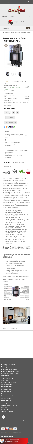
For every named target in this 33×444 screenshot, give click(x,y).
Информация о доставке (8, 382)
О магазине (4, 380)
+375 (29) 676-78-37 (9, 365)
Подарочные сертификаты (9, 405)
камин (12, 328)
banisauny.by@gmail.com (10, 369)
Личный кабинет (6, 389)
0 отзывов (15, 81)
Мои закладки (5, 393)
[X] (10, 127)
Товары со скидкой (7, 411)
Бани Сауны (9, 432)
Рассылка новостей (7, 396)
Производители (6, 403)
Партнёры (4, 407)
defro (15, 328)
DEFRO (15, 85)
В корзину (11, 117)
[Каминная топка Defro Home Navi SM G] (7, 74)
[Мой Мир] (8, 127)
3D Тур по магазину (7, 378)
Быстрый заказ (11, 122)
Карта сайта (5, 409)
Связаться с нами (6, 384)
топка (8, 328)
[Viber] (12, 127)
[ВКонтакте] (4, 127)
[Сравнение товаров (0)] (30, 2)
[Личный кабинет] (26, 2)
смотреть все (7, 105)
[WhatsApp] (14, 127)
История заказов (6, 391)
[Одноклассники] (6, 127)
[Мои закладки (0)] (28, 2)
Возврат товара (6, 398)
